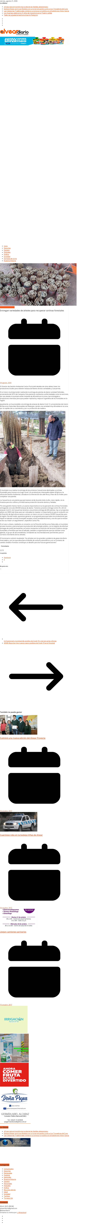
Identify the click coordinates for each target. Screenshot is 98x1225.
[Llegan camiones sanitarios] (18, 928)
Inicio (6, 246)
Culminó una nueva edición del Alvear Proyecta (22, 738)
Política (6, 254)
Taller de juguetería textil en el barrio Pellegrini (21, 15)
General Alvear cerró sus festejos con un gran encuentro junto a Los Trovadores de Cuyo (36, 9)
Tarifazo (7, 1196)
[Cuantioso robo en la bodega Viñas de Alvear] (18, 831)
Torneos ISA (8, 1198)
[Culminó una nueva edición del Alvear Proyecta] (18, 734)
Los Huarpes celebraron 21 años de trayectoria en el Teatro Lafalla (28, 13)
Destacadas (4, 307)
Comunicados (8, 1169)
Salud (6, 1192)
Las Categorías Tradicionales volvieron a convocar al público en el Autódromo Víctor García (36, 11)
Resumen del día (10, 1190)
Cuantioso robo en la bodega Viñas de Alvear (21, 835)
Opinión (7, 250)
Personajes (8, 1183)
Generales (7, 1177)
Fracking (7, 1175)
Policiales (7, 252)
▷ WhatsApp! (21, 1212)
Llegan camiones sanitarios (13, 931)
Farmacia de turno (10, 259)
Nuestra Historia (10, 261)
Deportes (7, 248)
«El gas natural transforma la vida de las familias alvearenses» (26, 7)
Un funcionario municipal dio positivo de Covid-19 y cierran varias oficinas (30, 641)
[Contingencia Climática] (15, 1146)
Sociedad (7, 256)
